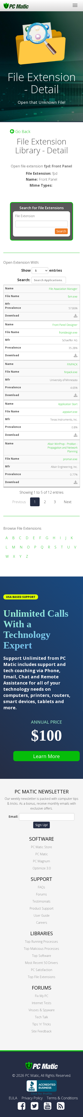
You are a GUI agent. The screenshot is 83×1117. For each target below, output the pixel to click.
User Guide (42, 915)
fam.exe (72, 296)
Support (41, 879)
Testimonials (41, 901)
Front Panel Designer (64, 325)
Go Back (22, 131)
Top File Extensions (41, 977)
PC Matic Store (41, 847)
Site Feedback (41, 1031)
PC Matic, (32, 1075)
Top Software (41, 956)
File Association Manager (63, 289)
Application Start (67, 404)
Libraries (41, 933)
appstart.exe (70, 412)
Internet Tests (41, 1003)
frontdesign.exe (68, 332)
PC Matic (41, 854)
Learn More (46, 756)
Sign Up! (41, 825)
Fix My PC (41, 996)
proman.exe (70, 459)
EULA (13, 1098)
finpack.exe (70, 372)
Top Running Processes (41, 941)
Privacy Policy (31, 1098)
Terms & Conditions (62, 1098)
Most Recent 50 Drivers (41, 963)
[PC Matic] (16, 5)
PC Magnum (41, 861)
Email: (13, 816)
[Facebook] (21, 1106)
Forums (41, 894)
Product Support (42, 908)
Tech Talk (41, 1017)
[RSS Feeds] (60, 1106)
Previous (19, 501)
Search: (23, 279)
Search (61, 231)
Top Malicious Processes (41, 948)
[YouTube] (47, 1106)
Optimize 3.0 (42, 868)
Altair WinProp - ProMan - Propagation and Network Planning (62, 447)
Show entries (41, 270)
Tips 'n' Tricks (41, 1024)
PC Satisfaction (41, 970)
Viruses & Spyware (42, 1010)
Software (41, 838)
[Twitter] (34, 1106)
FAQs (41, 887)
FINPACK (72, 364)
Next (67, 501)
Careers (41, 922)
